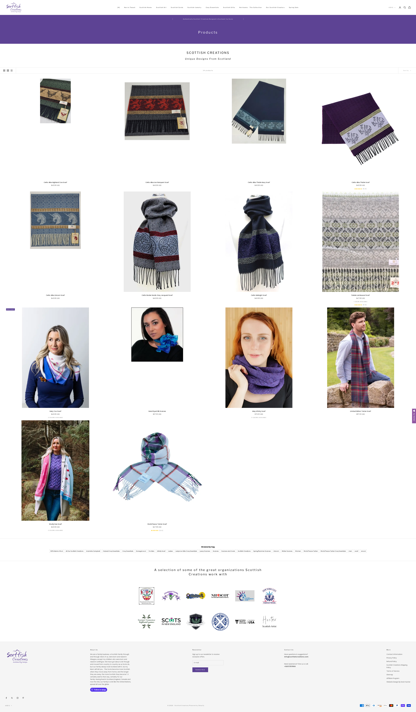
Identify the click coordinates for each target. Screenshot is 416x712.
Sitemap (390, 675)
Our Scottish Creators (275, 7)
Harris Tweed (129, 7)
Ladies (170, 551)
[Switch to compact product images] (12, 70)
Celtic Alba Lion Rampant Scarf (157, 182)
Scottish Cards (177, 7)
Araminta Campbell (93, 551)
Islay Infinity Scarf (259, 411)
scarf (356, 551)
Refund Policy (392, 661)
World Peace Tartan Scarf (157, 524)
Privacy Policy (392, 658)
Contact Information (394, 654)
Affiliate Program (393, 678)
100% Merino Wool (56, 551)
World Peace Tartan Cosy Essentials (333, 551)
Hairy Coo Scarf (55, 411)
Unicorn (276, 551)
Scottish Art (161, 7)
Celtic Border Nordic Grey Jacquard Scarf (157, 295)
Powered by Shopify (196, 705)
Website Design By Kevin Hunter (398, 682)
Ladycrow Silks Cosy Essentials (186, 551)
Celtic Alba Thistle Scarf (361, 182)
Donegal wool (141, 551)
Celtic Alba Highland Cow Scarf (55, 182)
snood (363, 551)
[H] (118, 7)
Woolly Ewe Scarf (55, 524)
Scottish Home (146, 7)
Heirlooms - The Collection (250, 7)
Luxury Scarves (205, 551)
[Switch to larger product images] (4, 70)
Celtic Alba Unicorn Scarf (55, 295)
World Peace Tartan (311, 551)
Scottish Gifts (229, 7)
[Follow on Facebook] (6, 698)
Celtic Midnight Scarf (259, 295)
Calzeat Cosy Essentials (111, 551)
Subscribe (200, 670)
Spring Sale (294, 7)
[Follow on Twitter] (12, 698)
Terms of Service (393, 671)
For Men (151, 551)
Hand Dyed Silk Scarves (157, 411)
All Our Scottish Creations (74, 551)
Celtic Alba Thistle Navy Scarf (259, 182)
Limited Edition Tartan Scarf (360, 411)
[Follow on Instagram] (17, 698)
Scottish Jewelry (195, 7)
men (350, 551)
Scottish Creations (244, 551)
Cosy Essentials (212, 7)
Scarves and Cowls (228, 551)
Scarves (216, 551)
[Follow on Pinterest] (23, 698)
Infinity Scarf (161, 551)
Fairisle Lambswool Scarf (360, 295)
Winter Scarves (287, 551)
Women (298, 551)
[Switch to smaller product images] (8, 70)
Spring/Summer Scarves (262, 551)
